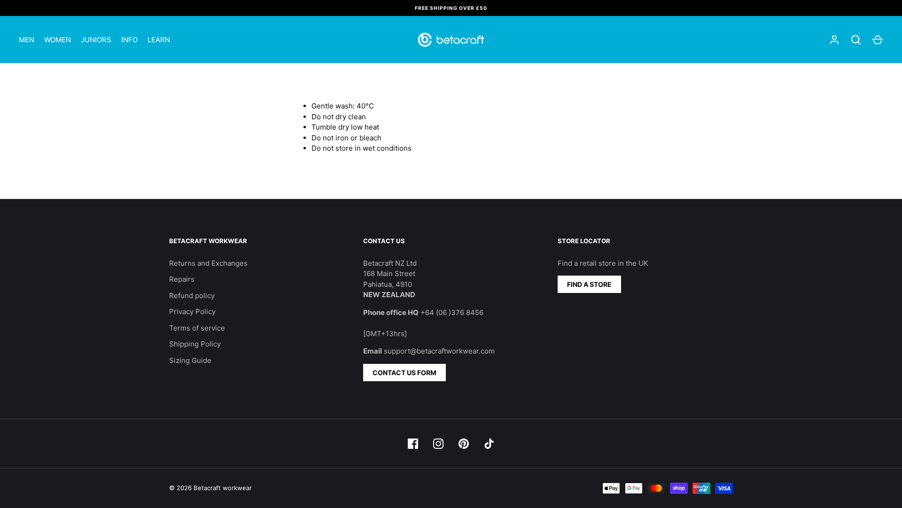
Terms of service (197, 327)
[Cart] (877, 40)
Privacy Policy (192, 311)
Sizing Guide (190, 360)
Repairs (181, 279)
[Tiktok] (489, 443)
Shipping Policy (195, 343)
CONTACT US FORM (404, 373)
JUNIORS (96, 39)
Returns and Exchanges (208, 263)
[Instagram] (438, 443)
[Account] (834, 40)
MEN (26, 39)
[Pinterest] (463, 443)
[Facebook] (413, 443)
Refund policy (192, 295)
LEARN (159, 39)
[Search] (856, 40)
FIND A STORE (589, 284)
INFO (129, 39)
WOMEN (57, 39)
